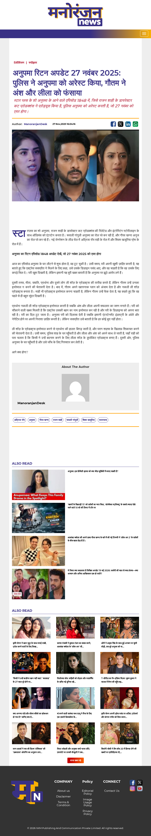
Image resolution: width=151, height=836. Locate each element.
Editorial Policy (87, 792)
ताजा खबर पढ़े (75, 760)
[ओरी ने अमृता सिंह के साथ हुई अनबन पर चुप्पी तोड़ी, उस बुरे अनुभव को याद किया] (119, 628)
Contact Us (111, 790)
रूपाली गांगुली (72, 419)
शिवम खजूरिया (88, 419)
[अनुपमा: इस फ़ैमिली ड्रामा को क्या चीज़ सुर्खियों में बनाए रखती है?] (38, 485)
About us (63, 790)
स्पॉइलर (33, 62)
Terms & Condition (63, 803)
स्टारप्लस (103, 419)
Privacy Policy (88, 812)
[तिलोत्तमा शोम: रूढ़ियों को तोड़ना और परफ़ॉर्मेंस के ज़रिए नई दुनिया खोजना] (75, 663)
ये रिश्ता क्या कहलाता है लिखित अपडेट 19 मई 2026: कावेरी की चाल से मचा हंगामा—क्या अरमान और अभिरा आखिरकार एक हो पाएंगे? (103, 572)
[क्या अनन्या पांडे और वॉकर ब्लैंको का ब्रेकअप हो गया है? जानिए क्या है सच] (31, 698)
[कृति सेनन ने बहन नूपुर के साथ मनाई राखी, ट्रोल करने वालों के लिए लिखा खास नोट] (31, 628)
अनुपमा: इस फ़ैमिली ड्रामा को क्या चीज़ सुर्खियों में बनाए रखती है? (93, 471)
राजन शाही (57, 419)
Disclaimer (63, 796)
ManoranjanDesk (35, 124)
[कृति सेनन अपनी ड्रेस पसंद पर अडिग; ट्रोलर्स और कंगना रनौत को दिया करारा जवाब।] (119, 698)
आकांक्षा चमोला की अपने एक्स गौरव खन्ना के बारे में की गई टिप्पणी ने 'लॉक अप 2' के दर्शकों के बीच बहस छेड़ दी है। (103, 539)
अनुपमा (32, 419)
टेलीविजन (19, 62)
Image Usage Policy (87, 802)
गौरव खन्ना (44, 419)
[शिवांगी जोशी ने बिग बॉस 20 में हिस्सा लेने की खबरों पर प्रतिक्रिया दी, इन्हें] (119, 733)
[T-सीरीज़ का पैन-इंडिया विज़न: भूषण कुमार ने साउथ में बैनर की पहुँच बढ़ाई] (119, 663)
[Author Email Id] (48, 403)
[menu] (144, 33)
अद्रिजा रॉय (19, 419)
